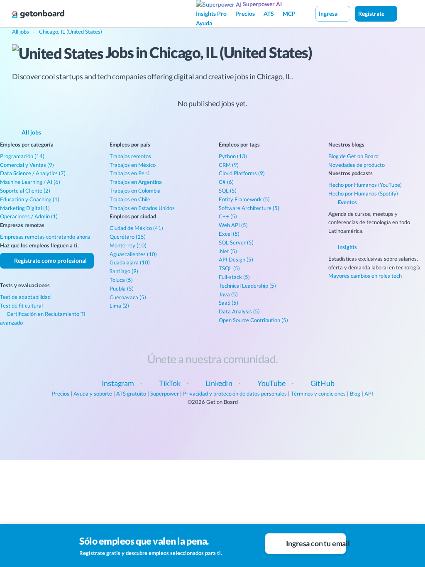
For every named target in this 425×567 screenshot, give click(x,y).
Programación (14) (22, 156)
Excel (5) (229, 233)
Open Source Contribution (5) (253, 320)
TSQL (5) (229, 268)
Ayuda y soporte (92, 393)
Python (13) (233, 156)
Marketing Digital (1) (25, 208)
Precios (245, 13)
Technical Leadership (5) (247, 285)
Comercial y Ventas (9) (27, 164)
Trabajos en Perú (129, 173)
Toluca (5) (121, 279)
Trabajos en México (133, 164)
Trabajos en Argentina (136, 181)
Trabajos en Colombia (135, 190)
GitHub (322, 383)
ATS (269, 13)
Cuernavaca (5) (128, 297)
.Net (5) (228, 251)
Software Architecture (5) (249, 208)
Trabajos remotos (130, 156)
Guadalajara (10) (130, 262)
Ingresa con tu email (315, 543)
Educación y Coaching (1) (29, 199)
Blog (355, 393)
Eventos (347, 202)
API (368, 393)
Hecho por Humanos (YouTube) (365, 184)
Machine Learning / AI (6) (30, 181)
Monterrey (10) (128, 245)
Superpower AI (262, 3)
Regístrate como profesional (50, 260)
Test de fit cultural (21, 305)
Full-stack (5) (234, 277)
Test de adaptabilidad (25, 296)
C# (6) (226, 181)
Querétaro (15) (128, 236)
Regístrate (372, 13)
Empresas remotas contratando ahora (45, 236)
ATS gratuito (131, 393)
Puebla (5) (122, 288)
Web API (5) (233, 225)
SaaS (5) (228, 302)
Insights (347, 247)
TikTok (170, 383)
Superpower (164, 393)
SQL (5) (228, 190)
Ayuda (204, 23)
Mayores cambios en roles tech (365, 275)
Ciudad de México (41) (136, 228)
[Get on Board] (38, 14)
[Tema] (406, 13)
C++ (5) (228, 216)
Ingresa (329, 13)
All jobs (30, 132)
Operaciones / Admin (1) (29, 216)
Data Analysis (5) (239, 311)
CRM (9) (229, 164)
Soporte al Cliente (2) (25, 190)
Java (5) (228, 294)
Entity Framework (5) (244, 199)
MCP (289, 13)
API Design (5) (236, 259)
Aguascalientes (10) (133, 254)
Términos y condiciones (318, 393)
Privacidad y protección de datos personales (235, 393)
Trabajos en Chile (130, 199)
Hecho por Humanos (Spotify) (363, 193)
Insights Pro (211, 13)
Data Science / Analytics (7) (33, 173)
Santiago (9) (124, 271)
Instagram (118, 383)
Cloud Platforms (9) (242, 173)
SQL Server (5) (236, 242)
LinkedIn (219, 383)
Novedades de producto (356, 164)
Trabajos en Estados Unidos (142, 208)
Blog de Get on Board (353, 156)
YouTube (271, 383)
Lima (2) (119, 305)
